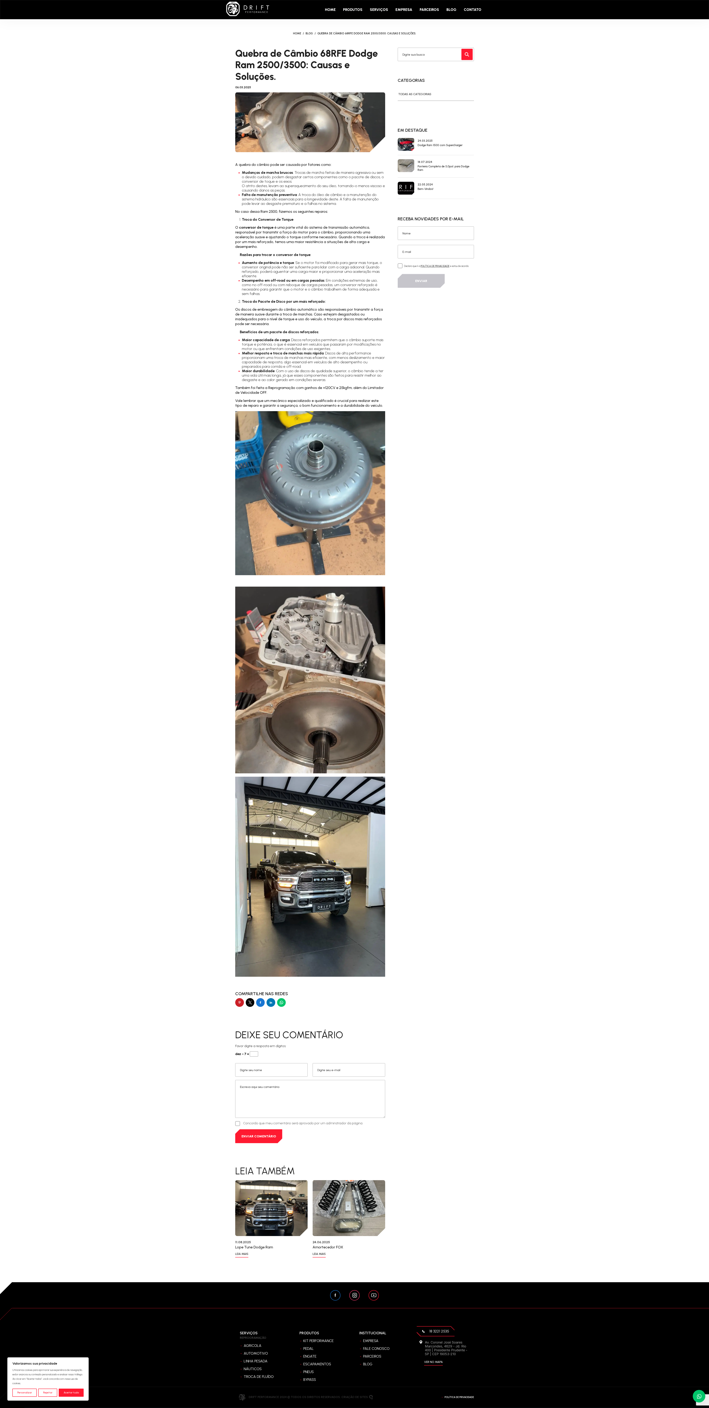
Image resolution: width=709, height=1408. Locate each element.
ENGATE (309, 1356)
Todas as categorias (414, 94)
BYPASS (309, 1379)
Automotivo (256, 1353)
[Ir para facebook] (335, 1295)
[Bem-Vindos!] (406, 188)
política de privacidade (435, 266)
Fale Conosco (376, 1348)
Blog (451, 9)
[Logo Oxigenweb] (247, 9)
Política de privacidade (459, 1397)
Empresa (403, 9)
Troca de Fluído (259, 1376)
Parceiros (429, 9)
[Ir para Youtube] (374, 1295)
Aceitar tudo (71, 1392)
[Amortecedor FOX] (349, 1208)
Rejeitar (47, 1392)
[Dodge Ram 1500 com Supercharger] (406, 144)
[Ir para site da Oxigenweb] (371, 1397)
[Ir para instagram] (354, 1295)
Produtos (352, 9)
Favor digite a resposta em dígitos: (260, 1046)
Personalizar (24, 1392)
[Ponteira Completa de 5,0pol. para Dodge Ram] (406, 166)
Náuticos (253, 1369)
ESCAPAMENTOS (317, 1364)
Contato (472, 9)
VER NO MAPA (433, 1362)
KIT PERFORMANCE (318, 1341)
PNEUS (308, 1372)
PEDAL (308, 1348)
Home (330, 9)
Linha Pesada (256, 1361)
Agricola (252, 1345)
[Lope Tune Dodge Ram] (271, 1208)
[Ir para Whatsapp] (699, 1396)
